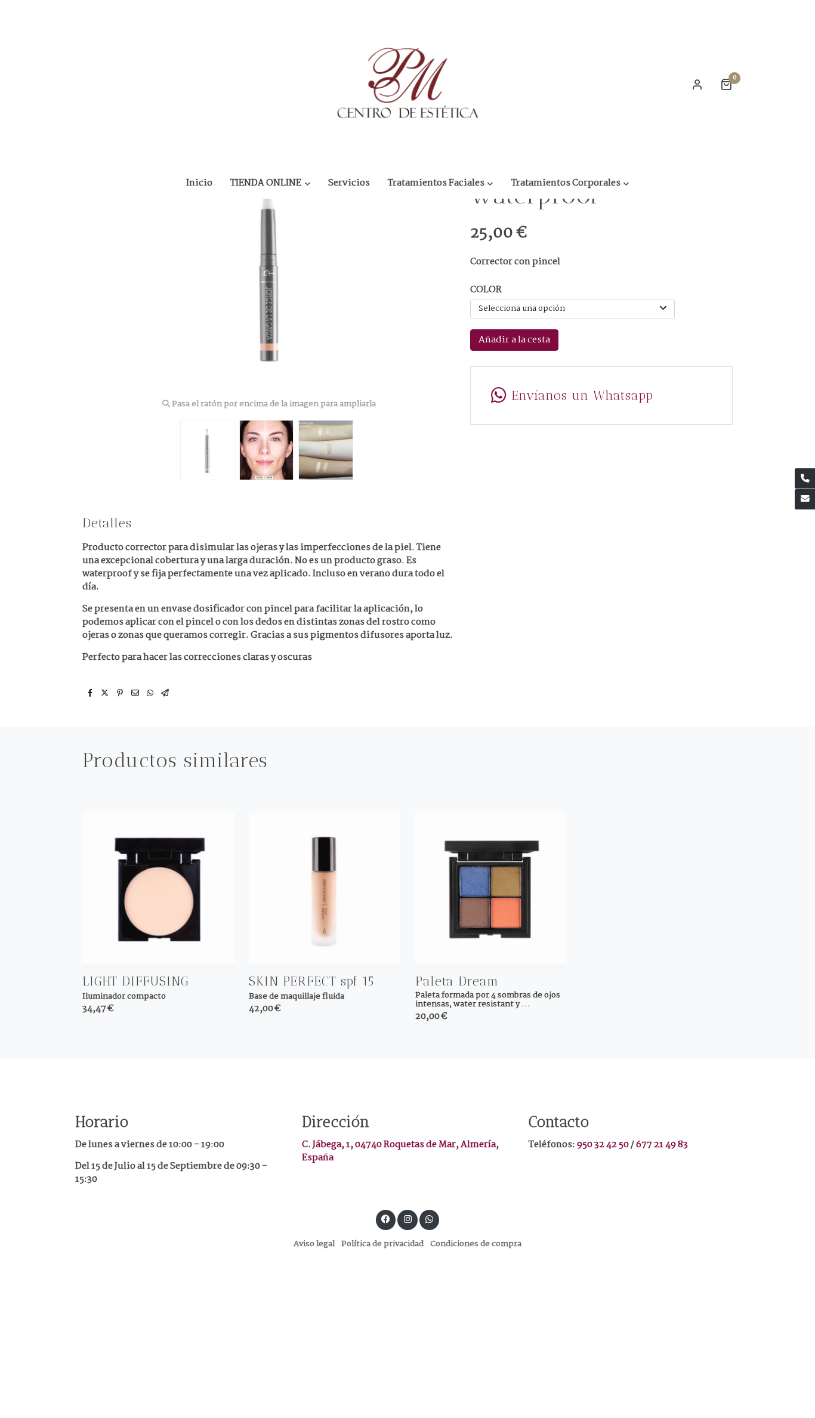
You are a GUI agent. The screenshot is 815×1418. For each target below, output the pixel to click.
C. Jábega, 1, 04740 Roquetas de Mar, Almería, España (400, 1151)
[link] (407, 84)
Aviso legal (314, 1244)
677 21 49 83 (662, 1144)
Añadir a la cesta (514, 339)
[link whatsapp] (430, 1218)
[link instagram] (407, 1218)
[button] (270, 183)
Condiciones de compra (475, 1244)
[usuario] (697, 84)
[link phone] (805, 478)
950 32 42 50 (604, 1144)
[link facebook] (386, 1218)
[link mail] (805, 499)
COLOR (486, 289)
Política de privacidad (382, 1244)
